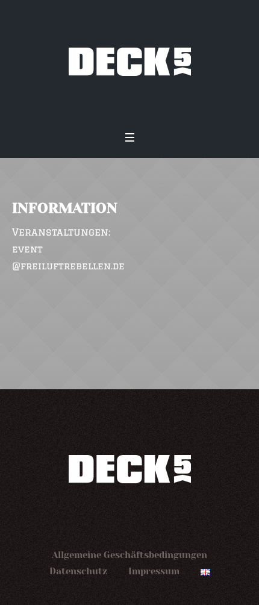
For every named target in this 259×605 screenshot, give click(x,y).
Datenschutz (78, 571)
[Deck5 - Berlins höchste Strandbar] (129, 61)
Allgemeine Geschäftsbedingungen (129, 555)
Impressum (153, 571)
